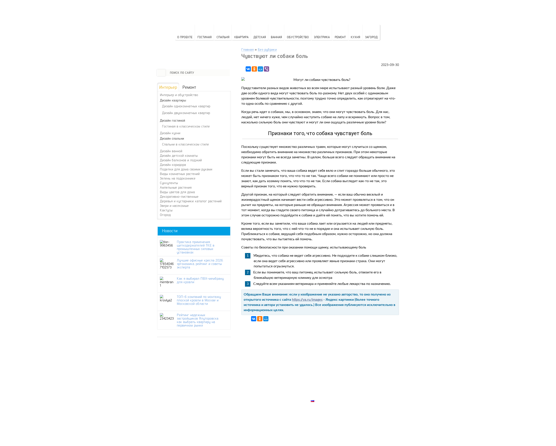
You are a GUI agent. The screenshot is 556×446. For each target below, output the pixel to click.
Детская (259, 37)
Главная (247, 49)
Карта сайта (322, 396)
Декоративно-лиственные (179, 196)
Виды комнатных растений (180, 173)
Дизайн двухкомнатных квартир (186, 112)
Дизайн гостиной (172, 120)
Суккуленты (169, 183)
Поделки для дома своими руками (186, 169)
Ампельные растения (176, 187)
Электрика (322, 37)
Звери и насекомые (174, 205)
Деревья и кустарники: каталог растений (191, 201)
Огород (165, 214)
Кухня (355, 37)
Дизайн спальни (172, 138)
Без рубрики (267, 49)
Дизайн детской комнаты (179, 155)
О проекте (184, 37)
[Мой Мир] (260, 69)
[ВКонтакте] (248, 69)
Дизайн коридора (173, 164)
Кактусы (166, 210)
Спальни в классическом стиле (185, 144)
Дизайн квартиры (173, 100)
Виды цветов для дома (177, 192)
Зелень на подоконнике (177, 178)
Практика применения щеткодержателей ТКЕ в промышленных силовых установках (195, 247)
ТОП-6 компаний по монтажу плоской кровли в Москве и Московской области (199, 300)
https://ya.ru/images (307, 299)
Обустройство (298, 37)
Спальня (223, 37)
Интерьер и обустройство (179, 94)
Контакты (319, 386)
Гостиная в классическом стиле (186, 126)
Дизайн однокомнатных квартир (186, 106)
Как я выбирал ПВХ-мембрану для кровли (200, 280)
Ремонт (340, 37)
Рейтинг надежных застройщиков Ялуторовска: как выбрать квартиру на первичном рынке (198, 320)
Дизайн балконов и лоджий (181, 160)
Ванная (276, 37)
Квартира (241, 37)
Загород (371, 37)
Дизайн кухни (170, 133)
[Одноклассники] (254, 69)
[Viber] (266, 69)
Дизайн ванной (171, 151)
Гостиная (204, 37)
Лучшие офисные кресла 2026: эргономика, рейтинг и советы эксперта (200, 263)
